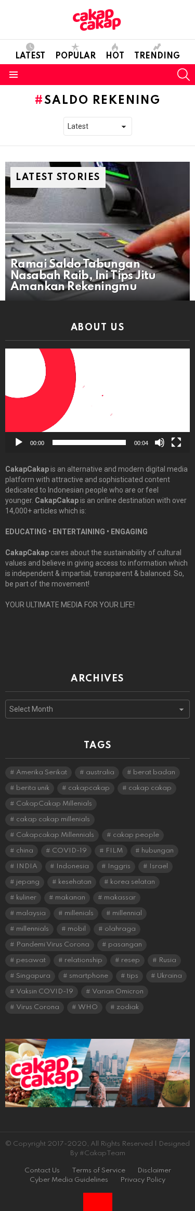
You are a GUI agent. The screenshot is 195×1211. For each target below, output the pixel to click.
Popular (75, 56)
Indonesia (72, 866)
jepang (28, 882)
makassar (120, 897)
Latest (30, 56)
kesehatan (75, 882)
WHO (88, 1007)
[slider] (89, 442)
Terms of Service (98, 1170)
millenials (79, 913)
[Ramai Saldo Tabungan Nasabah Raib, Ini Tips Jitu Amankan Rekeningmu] (97, 231)
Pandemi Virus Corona (52, 944)
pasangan (125, 944)
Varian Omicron (118, 991)
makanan (70, 897)
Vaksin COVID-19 (44, 991)
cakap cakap (150, 788)
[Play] (19, 442)
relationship (83, 960)
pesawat (31, 960)
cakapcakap (89, 788)
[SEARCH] (183, 74)
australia (100, 772)
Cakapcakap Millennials (55, 835)
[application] (97, 401)
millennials (32, 929)
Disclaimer (154, 1170)
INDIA (26, 866)
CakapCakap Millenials (54, 803)
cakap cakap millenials (53, 819)
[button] (98, 401)
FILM (114, 850)
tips (132, 976)
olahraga (120, 929)
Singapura (33, 976)
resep (130, 960)
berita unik (32, 788)
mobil (77, 929)
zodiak (127, 1007)
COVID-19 (69, 850)
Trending (157, 56)
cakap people (136, 835)
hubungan (157, 850)
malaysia (31, 913)
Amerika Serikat (41, 772)
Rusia (167, 960)
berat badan (154, 772)
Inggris (119, 866)
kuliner (26, 897)
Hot (115, 56)
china (24, 850)
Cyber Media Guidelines (69, 1180)
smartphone (88, 976)
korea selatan (132, 882)
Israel (158, 866)
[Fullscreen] (176, 442)
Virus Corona (37, 1007)
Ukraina (169, 976)
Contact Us (42, 1170)
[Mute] (159, 442)
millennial (127, 913)
